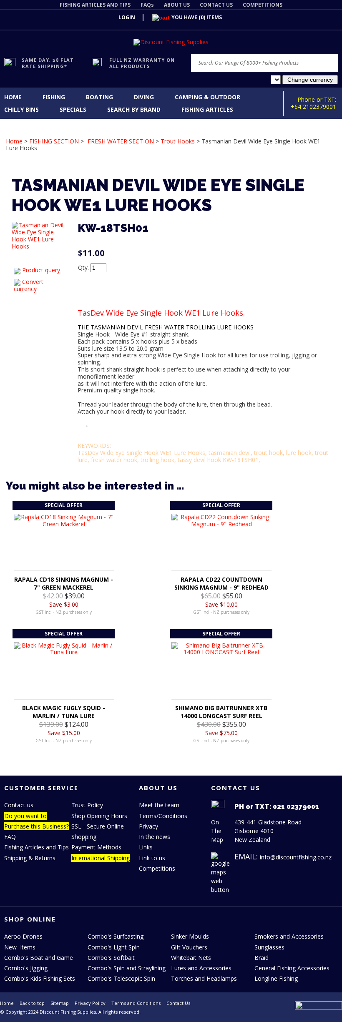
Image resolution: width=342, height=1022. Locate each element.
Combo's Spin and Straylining (127, 968)
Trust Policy (87, 805)
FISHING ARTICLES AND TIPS (95, 4)
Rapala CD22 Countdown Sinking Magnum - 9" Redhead (221, 583)
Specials (73, 109)
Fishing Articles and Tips (36, 847)
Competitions (157, 868)
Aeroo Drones (23, 936)
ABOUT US (177, 4)
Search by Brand (134, 109)
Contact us (18, 805)
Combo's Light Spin (114, 947)
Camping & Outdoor (207, 97)
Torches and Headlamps (204, 978)
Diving (144, 97)
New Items (19, 947)
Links (146, 847)
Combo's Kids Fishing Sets (39, 978)
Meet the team (159, 805)
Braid (261, 958)
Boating (99, 97)
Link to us (152, 858)
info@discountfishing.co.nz (296, 857)
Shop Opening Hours (99, 816)
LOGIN (126, 17)
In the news (154, 837)
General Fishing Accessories (291, 968)
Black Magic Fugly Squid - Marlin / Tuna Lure (63, 712)
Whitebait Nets (191, 958)
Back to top (32, 1003)
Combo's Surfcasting (115, 936)
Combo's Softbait (111, 958)
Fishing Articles (207, 109)
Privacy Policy (90, 1003)
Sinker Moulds (190, 936)
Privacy (148, 826)
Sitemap (59, 1003)
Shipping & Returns (29, 858)
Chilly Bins (21, 109)
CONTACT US (216, 4)
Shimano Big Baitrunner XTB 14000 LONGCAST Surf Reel (221, 712)
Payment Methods (96, 847)
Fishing (54, 97)
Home (13, 97)
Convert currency (28, 285)
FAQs (147, 4)
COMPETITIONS (262, 4)
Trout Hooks (178, 141)
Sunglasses (269, 947)
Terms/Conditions (163, 816)
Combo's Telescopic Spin (121, 978)
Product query (41, 270)
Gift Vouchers (189, 947)
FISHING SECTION (54, 141)
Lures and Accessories (201, 968)
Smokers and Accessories (289, 936)
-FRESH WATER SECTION (120, 141)
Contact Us (178, 1003)
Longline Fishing (276, 978)
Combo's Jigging (26, 968)
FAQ (10, 837)
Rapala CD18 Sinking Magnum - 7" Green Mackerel (63, 583)
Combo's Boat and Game (38, 958)
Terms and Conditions (136, 1003)
